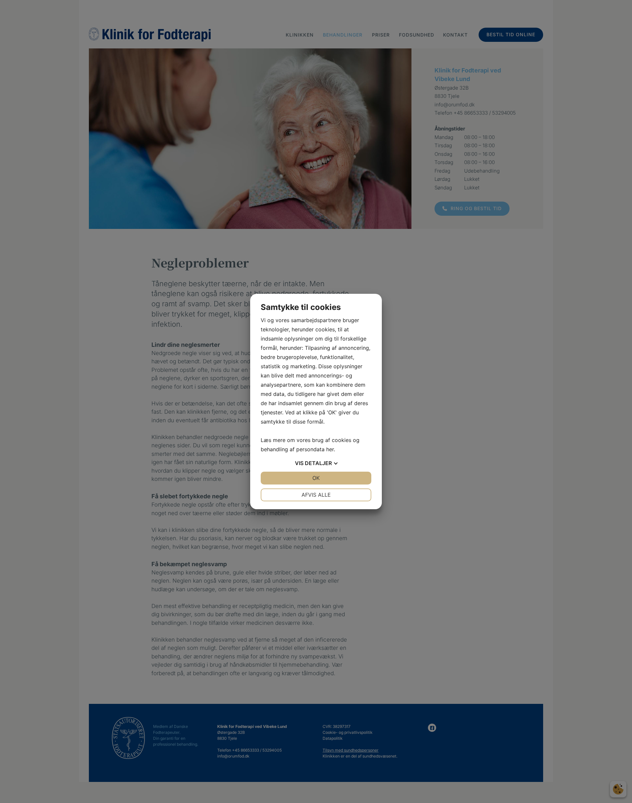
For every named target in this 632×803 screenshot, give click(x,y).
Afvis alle (316, 494)
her (330, 449)
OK (316, 478)
